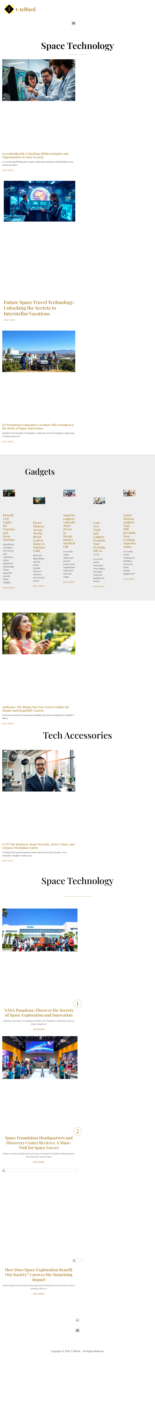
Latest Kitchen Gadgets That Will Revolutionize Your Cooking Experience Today (132, 531)
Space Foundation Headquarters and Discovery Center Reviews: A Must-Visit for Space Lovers (39, 1142)
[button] (73, 23)
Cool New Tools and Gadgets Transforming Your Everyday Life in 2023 (102, 538)
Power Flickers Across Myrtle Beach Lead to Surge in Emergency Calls (40, 537)
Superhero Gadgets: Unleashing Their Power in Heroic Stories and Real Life (71, 531)
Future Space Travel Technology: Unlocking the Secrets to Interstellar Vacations (39, 308)
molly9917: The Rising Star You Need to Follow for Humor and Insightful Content (35, 708)
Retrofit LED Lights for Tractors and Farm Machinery (10, 527)
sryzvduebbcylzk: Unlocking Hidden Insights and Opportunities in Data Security (35, 155)
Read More (38, 1029)
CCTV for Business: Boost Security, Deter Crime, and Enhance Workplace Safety (38, 846)
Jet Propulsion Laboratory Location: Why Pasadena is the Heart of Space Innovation (38, 426)
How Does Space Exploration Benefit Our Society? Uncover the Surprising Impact (39, 1274)
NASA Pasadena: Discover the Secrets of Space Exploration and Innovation (38, 1012)
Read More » (8, 170)
